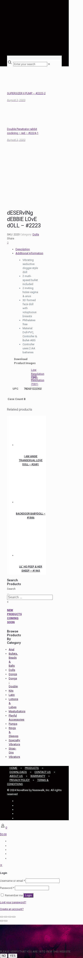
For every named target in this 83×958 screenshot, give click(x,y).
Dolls (36, 234)
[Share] (9, 916)
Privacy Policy (20, 780)
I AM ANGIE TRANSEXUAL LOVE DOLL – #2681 (31, 460)
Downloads (18, 772)
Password (7, 888)
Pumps (13, 723)
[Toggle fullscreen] (5, 916)
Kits (11, 690)
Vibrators (14, 756)
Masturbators (17, 711)
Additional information (29, 253)
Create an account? (12, 909)
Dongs (13, 674)
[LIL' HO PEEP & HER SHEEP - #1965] (31, 541)
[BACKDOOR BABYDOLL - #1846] (31, 488)
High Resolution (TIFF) (37, 380)
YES (13, 955)
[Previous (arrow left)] (1, 920)
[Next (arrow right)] (5, 920)
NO (4, 955)
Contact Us (42, 772)
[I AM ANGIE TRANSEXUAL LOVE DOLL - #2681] (31, 431)
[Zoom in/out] (1, 916)
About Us (16, 776)
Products (32, 768)
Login (28, 895)
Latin (12, 694)
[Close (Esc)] (14, 916)
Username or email (12, 880)
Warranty (37, 776)
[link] (49, 64)
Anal (11, 649)
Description (23, 249)
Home (13, 768)
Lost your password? (13, 902)
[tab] (31, 249)
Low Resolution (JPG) (37, 373)
